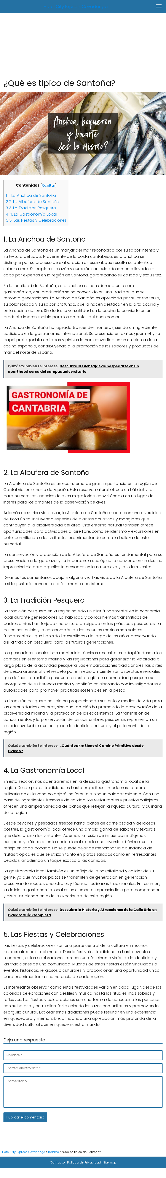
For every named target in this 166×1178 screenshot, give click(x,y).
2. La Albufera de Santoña (32, 201)
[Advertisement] (83, 45)
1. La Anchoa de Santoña (31, 195)
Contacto (57, 1162)
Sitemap (109, 1162)
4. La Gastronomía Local (31, 214)
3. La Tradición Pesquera (31, 208)
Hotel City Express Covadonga (75, 6)
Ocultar (48, 185)
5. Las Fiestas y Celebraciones (36, 220)
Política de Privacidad (84, 1162)
